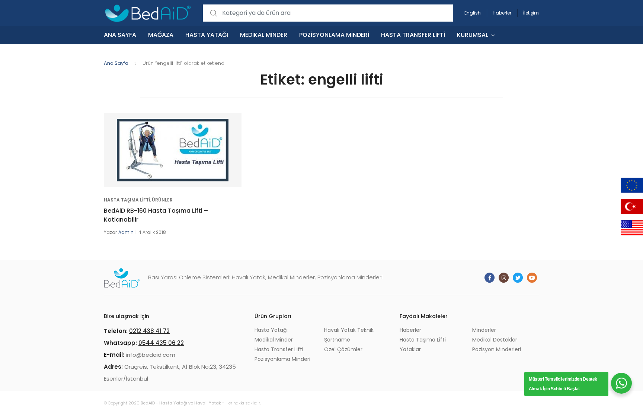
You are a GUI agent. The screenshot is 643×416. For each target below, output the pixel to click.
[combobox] (328, 13)
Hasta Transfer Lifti (413, 35)
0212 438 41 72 (149, 331)
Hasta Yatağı (206, 35)
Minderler (484, 330)
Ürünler (162, 200)
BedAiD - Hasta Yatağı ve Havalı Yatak (181, 403)
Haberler (502, 13)
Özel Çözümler (343, 349)
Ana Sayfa (120, 35)
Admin (126, 232)
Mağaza (160, 35)
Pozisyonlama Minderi (334, 35)
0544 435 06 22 (161, 343)
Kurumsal (472, 35)
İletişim (531, 13)
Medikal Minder (263, 35)
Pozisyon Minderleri (496, 349)
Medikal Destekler (494, 339)
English (472, 13)
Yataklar (410, 349)
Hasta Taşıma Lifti (127, 200)
